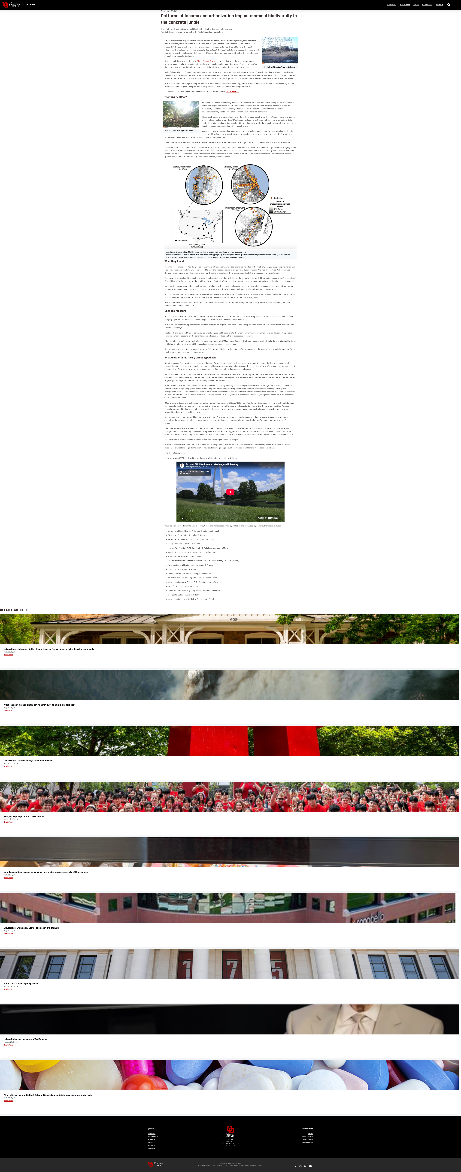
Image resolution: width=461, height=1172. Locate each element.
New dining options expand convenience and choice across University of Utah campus (46, 872)
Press (416, 5)
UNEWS (310, 1134)
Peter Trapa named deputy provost (21, 983)
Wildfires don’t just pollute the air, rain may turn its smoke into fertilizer (39, 705)
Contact (439, 5)
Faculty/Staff (153, 1137)
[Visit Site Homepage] (230, 1137)
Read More (8, 654)
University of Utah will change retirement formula (28, 760)
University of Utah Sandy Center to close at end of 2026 (31, 928)
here (182, 453)
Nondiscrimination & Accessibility (210, 1165)
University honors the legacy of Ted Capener (25, 1039)
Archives (151, 1145)
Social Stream (308, 1139)
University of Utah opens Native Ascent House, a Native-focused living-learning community (49, 649)
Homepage (151, 1134)
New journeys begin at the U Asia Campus (24, 816)
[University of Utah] (159, 1164)
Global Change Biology (206, 61)
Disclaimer (229, 1165)
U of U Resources (307, 1142)
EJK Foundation (232, 91)
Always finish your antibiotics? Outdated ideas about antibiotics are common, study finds (48, 1095)
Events (150, 1142)
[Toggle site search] (449, 5)
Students (151, 1139)
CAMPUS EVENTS (307, 1137)
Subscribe (391, 5)
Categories (427, 5)
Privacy (237, 1165)
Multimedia (405, 5)
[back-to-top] (458, 1167)
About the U (245, 1165)
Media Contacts (257, 1165)
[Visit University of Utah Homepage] (11, 5)
